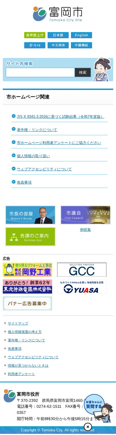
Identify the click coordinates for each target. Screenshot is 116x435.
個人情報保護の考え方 (25, 332)
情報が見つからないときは (28, 366)
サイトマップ (18, 323)
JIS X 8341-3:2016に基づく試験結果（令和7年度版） (60, 116)
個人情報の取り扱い (33, 156)
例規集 (85, 229)
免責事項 (24, 182)
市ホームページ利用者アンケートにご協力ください (59, 143)
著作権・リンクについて (37, 130)
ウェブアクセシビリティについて (44, 169)
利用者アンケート (21, 374)
